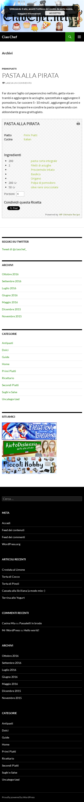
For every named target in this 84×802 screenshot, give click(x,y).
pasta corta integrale (44, 161)
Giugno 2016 (10, 295)
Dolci (5, 350)
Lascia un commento (18, 82)
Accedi (6, 523)
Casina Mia (8, 623)
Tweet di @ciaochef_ (14, 249)
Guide (5, 357)
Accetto (55, 13)
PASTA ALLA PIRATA (30, 75)
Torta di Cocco (11, 576)
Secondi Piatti (10, 385)
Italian (27, 139)
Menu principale (79, 37)
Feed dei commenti (13, 537)
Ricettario (8, 378)
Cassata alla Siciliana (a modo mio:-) (23, 590)
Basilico (36, 174)
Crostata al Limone (13, 569)
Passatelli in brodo (30, 623)
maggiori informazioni (29, 13)
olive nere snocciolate (44, 187)
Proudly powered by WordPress (18, 797)
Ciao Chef (9, 37)
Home (5, 364)
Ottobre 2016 (10, 274)
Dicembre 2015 (11, 309)
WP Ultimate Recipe (69, 214)
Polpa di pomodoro (43, 183)
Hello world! (31, 630)
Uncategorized (11, 399)
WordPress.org (11, 544)
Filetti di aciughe (41, 165)
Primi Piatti (9, 68)
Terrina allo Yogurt (13, 597)
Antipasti (7, 343)
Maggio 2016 (10, 302)
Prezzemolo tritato (43, 170)
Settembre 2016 (11, 281)
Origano (36, 178)
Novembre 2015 (12, 316)
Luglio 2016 (9, 288)
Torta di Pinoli (10, 583)
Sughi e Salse (9, 392)
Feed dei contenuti (13, 530)
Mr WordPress (11, 630)
